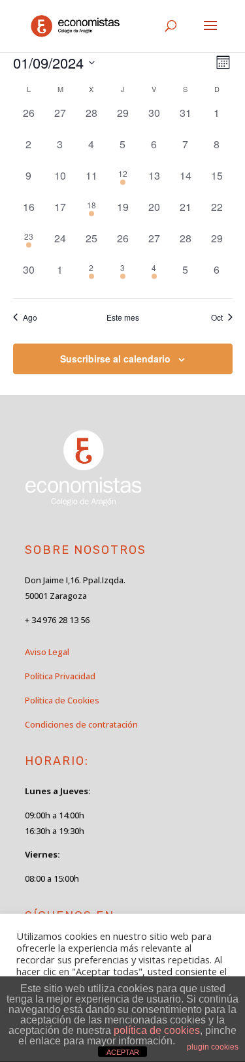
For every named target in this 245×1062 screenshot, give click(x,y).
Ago (30, 317)
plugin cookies (212, 1047)
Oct (217, 317)
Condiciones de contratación (81, 724)
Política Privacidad (60, 676)
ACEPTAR (122, 1052)
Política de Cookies (62, 700)
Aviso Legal (47, 652)
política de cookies (157, 1030)
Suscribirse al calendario (115, 358)
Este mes (122, 317)
